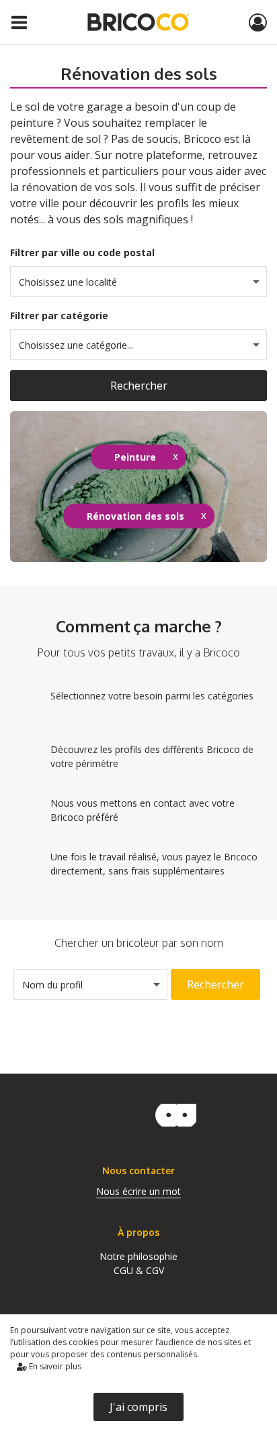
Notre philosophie (138, 1256)
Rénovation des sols (135, 516)
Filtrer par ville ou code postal (82, 252)
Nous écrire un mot (138, 1191)
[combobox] (138, 281)
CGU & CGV (139, 1270)
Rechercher (138, 385)
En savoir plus (54, 1366)
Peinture (135, 457)
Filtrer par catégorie (59, 315)
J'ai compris (138, 1406)
